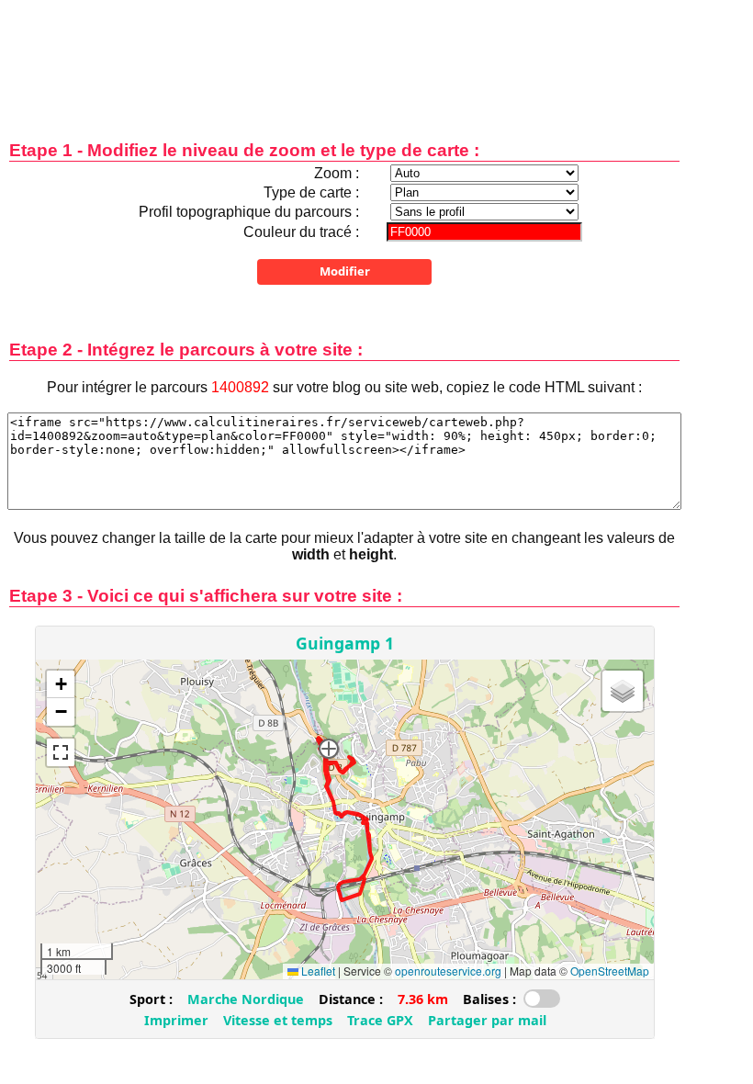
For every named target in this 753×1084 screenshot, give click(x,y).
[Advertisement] (344, 57)
